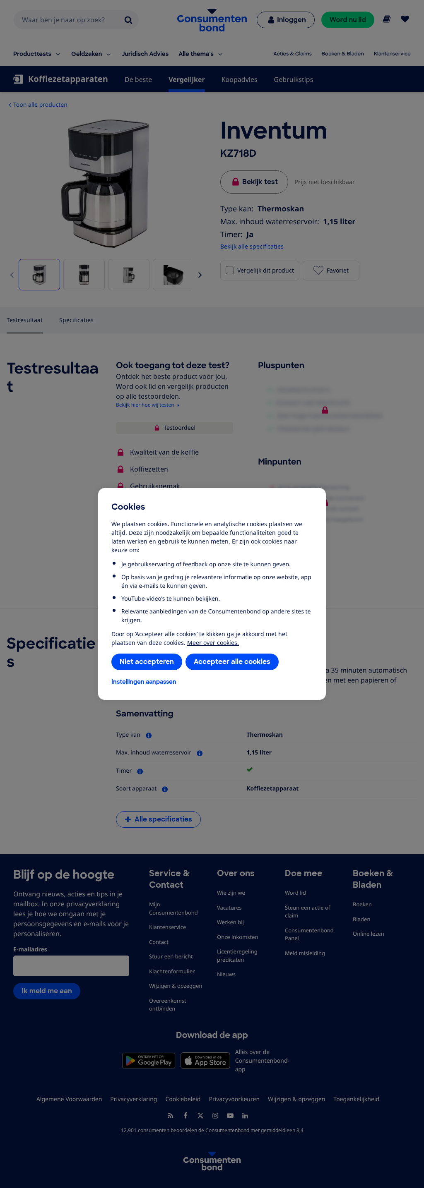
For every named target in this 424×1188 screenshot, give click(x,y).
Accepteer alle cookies (232, 661)
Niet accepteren (147, 661)
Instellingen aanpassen (143, 681)
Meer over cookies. (213, 643)
